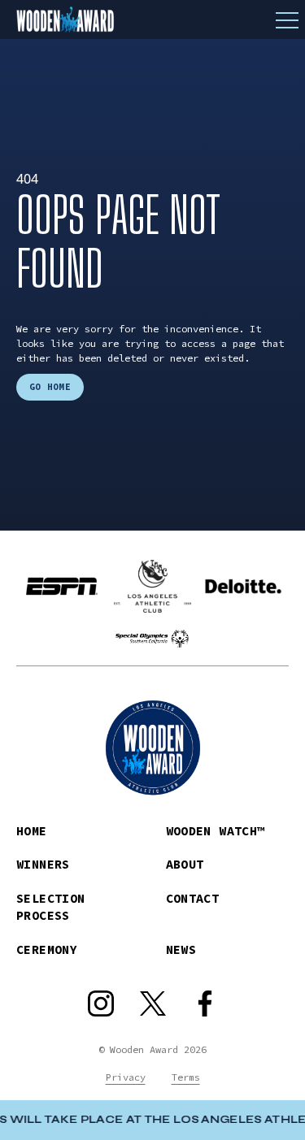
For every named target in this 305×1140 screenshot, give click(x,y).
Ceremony (46, 949)
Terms (186, 1077)
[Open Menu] (287, 19)
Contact (193, 898)
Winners (43, 864)
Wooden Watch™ (215, 831)
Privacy (126, 1077)
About (185, 864)
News (181, 949)
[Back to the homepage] (152, 20)
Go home (50, 386)
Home (31, 831)
